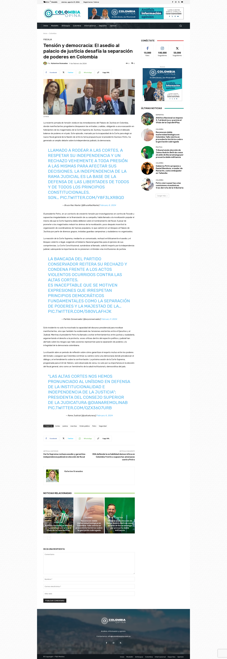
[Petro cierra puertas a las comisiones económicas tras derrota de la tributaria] (147, 184)
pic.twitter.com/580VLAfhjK (79, 311)
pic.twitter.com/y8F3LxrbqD (92, 197)
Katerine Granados (59, 63)
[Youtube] (182, 2)
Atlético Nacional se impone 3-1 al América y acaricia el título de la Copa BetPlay (58, 527)
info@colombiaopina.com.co (119, 636)
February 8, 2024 (108, 205)
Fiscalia (47, 40)
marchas (73, 426)
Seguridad (103, 426)
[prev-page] (45, 537)
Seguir (162, 47)
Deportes (58, 522)
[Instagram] (175, 2)
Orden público (84, 426)
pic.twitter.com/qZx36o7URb (80, 407)
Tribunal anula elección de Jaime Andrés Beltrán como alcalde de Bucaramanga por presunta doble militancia (119, 525)
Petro (94, 426)
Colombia (52, 33)
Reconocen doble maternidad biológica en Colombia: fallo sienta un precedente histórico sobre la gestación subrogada (89, 525)
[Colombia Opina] (62, 13)
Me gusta (148, 47)
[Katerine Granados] (45, 63)
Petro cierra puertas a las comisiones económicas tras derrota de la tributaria (169, 185)
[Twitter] (178, 2)
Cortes (57, 426)
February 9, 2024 (109, 319)
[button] (180, 26)
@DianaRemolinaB (108, 402)
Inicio (45, 33)
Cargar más (161, 196)
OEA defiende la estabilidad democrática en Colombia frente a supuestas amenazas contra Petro (113, 457)
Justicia (65, 426)
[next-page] (49, 537)
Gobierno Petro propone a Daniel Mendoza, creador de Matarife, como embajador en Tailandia (169, 169)
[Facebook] (172, 2)
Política (119, 517)
